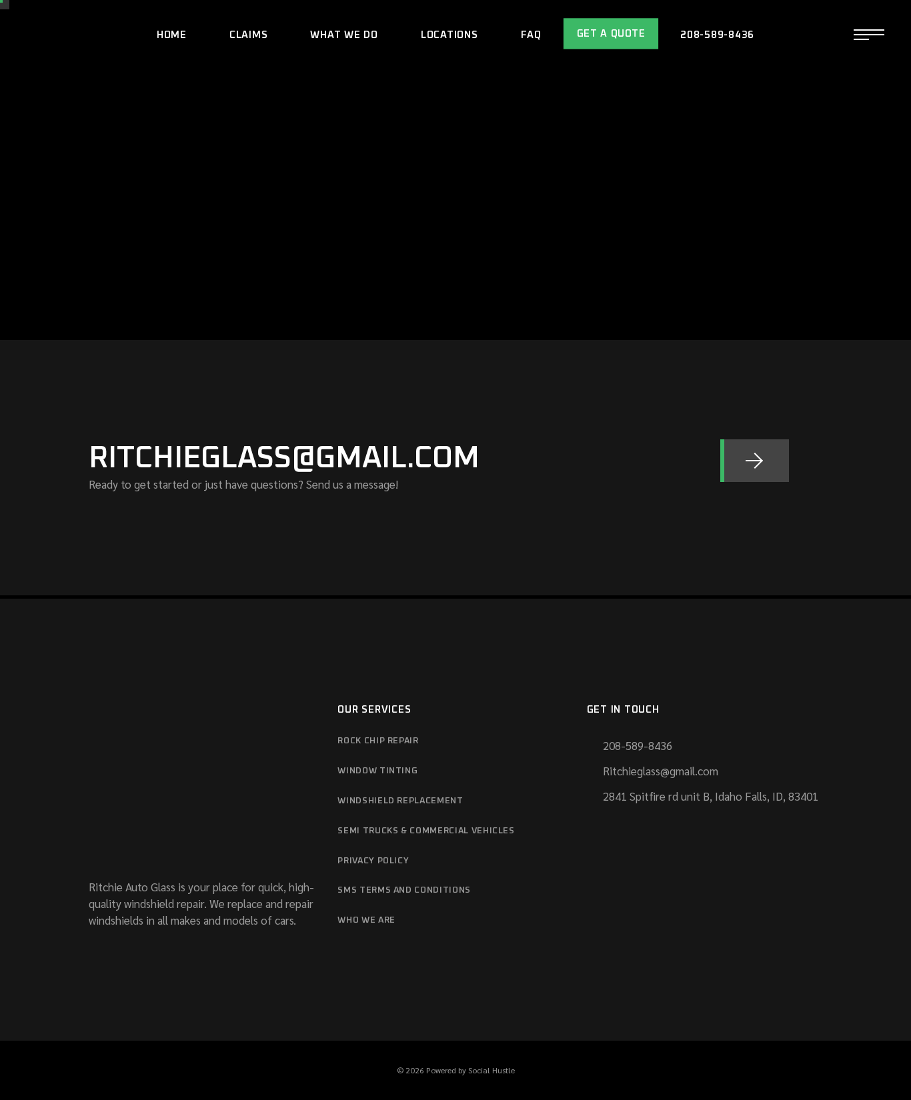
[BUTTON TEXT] (754, 460)
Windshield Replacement (400, 801)
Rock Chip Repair (377, 741)
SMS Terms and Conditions (404, 890)
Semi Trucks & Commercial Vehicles (425, 831)
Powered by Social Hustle (470, 1070)
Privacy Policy (373, 861)
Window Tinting (377, 771)
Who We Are (366, 920)
